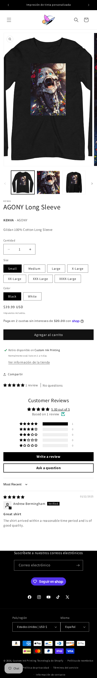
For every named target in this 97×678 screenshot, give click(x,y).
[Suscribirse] (78, 565)
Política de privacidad (36, 667)
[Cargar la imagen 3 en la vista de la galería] (48, 182)
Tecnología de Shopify (50, 660)
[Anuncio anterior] (8, 5)
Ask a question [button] (48, 467)
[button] (9, 20)
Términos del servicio (66, 667)
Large (56, 269)
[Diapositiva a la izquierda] (5, 184)
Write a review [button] (48, 456)
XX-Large (14, 279)
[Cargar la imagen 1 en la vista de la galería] (23, 182)
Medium (34, 269)
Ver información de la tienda (29, 362)
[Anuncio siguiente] (89, 5)
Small (12, 269)
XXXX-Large (67, 279)
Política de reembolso (80, 660)
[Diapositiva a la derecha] (92, 184)
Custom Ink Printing (25, 660)
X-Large (77, 269)
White (32, 296)
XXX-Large (40, 279)
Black (12, 296)
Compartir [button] (15, 374)
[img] (14, 497)
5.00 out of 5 (60, 409)
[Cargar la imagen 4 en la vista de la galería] (74, 182)
